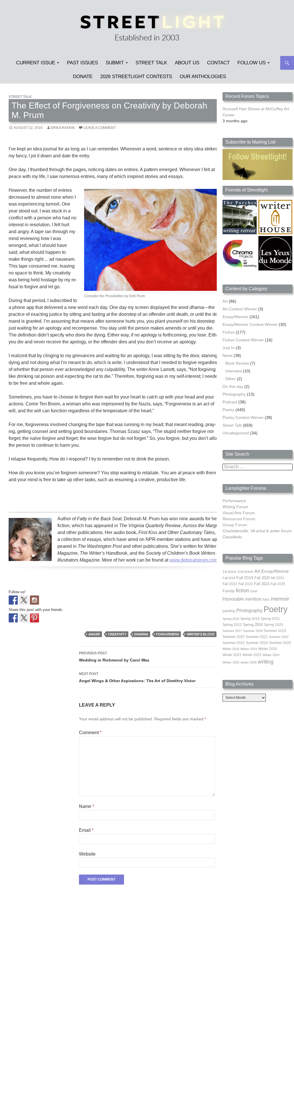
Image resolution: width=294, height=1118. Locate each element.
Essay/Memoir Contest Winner (250, 324)
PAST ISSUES (82, 62)
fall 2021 (277, 578)
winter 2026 (249, 662)
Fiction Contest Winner (243, 340)
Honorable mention (242, 599)
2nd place (245, 571)
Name (86, 806)
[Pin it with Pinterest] (34, 617)
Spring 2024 (253, 625)
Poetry (228, 409)
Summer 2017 (232, 630)
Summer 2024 (257, 643)
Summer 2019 (275, 631)
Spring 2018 (231, 618)
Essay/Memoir (235, 316)
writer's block (200, 634)
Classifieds (232, 537)
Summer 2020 (234, 637)
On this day (233, 386)
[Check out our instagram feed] (34, 600)
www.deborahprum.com (193, 560)
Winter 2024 (271, 655)
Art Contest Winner (240, 309)
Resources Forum (239, 519)
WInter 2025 (231, 662)
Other (230, 378)
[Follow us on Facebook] (13, 600)
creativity (117, 634)
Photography (234, 394)
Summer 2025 (280, 643)
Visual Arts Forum (239, 512)
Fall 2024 (261, 584)
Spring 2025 (273, 624)
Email (86, 830)
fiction (242, 590)
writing (266, 662)
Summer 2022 (279, 637)
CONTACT (218, 62)
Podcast (230, 402)
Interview (233, 371)
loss (266, 599)
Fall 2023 (245, 584)
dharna (141, 634)
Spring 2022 (232, 625)
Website (87, 854)
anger (94, 634)
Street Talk (151, 62)
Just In (229, 347)
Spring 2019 (250, 619)
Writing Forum (235, 506)
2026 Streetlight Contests (136, 76)
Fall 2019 (244, 578)
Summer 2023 (234, 643)
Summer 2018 (253, 630)
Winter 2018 (231, 649)
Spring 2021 (270, 619)
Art (225, 301)
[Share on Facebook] (13, 617)
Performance (234, 500)
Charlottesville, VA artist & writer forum (257, 531)
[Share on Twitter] (23, 617)
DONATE (82, 76)
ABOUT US (187, 62)
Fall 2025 (277, 584)
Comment (90, 732)
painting (229, 611)
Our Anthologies (203, 76)
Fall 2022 (230, 584)
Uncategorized (236, 433)
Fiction (229, 332)
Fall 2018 (229, 578)
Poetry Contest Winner (243, 417)
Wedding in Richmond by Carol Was (114, 656)
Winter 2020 (267, 649)
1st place (230, 571)
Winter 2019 (248, 649)
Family (229, 591)
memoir (280, 599)
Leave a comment (100, 128)
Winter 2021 (232, 655)
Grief (253, 591)
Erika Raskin (63, 128)
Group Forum (235, 525)
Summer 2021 (257, 637)
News (228, 355)
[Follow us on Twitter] (23, 600)
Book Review (237, 363)
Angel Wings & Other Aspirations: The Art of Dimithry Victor (137, 677)
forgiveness (167, 634)
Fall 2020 (262, 578)
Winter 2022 (252, 655)
